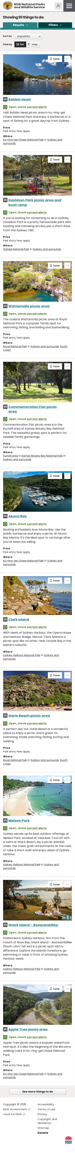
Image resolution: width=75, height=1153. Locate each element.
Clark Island (18, 619)
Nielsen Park (19, 820)
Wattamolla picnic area (29, 306)
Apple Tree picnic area (28, 1029)
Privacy (42, 1114)
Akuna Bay (17, 516)
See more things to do (37, 1091)
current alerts (37, 107)
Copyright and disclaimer (47, 1121)
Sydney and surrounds (47, 249)
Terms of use (46, 1109)
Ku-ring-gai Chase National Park (23, 139)
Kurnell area (10, 456)
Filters (53, 25)
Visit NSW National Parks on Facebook (6, 1147)
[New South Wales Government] (68, 1140)
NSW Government (15, 1109)
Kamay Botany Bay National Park (42, 456)
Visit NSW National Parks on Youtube (22, 1147)
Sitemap (43, 1128)
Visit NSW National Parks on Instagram (14, 1147)
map (35, 44)
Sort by (7, 36)
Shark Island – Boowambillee (33, 925)
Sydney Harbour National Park (21, 655)
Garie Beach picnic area (29, 715)
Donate (43, 1133)
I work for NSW (12, 1114)
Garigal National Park (16, 249)
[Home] (8, 5)
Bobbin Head (19, 99)
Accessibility (46, 1104)
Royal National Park (15, 346)
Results (18, 25)
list (22, 44)
